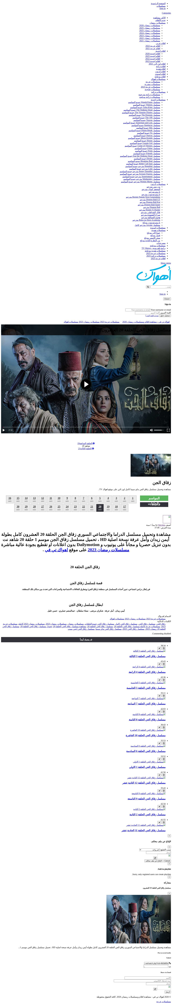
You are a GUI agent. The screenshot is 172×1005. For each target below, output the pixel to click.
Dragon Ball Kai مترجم (150, 202)
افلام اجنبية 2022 (152, 59)
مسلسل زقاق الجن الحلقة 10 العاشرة (146, 735)
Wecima (161, 525)
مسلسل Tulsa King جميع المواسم (145, 107)
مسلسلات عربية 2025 (156, 253)
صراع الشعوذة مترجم (150, 215)
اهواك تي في (56, 549)
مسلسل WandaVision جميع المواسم (144, 102)
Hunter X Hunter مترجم (149, 210)
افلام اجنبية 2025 (152, 56)
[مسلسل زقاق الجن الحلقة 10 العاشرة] (148, 730)
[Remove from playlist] (159, 648)
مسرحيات (161, 243)
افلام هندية (161, 69)
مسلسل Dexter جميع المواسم (147, 158)
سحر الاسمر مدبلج (152, 238)
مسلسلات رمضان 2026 (149, 25)
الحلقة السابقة (85, 443)
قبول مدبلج (155, 235)
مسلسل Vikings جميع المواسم (146, 105)
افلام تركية (161, 66)
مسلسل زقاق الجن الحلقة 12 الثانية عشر (144, 782)
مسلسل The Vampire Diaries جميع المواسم (141, 112)
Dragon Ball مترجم (151, 207)
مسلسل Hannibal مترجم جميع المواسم (142, 166)
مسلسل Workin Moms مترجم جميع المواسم (140, 181)
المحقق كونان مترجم (151, 189)
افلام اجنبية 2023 (152, 61)
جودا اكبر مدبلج (153, 233)
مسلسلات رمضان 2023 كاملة (32, 624)
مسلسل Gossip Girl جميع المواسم (145, 143)
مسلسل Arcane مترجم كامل (147, 225)
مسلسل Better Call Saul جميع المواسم (143, 164)
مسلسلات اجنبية (158, 100)
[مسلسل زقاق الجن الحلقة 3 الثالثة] (149, 651)
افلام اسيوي (160, 74)
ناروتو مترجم (154, 192)
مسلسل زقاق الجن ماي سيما (109, 629)
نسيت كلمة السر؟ (152, 316)
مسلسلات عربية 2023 (150, 87)
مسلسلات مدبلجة (158, 246)
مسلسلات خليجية (152, 89)
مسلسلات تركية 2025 (156, 256)
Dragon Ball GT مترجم (150, 199)
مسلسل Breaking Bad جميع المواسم (144, 161)
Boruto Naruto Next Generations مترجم (143, 197)
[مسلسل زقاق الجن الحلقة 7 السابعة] (149, 698)
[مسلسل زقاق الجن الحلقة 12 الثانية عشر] (146, 778)
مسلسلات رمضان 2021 (149, 41)
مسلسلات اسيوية (158, 228)
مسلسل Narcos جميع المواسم (147, 135)
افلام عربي (161, 43)
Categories (166, 13)
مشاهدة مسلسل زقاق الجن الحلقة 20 (69, 626)
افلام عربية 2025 (158, 258)
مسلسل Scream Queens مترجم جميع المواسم (140, 174)
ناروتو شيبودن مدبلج (151, 222)
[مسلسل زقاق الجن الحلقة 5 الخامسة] (148, 683)
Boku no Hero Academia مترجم (146, 220)
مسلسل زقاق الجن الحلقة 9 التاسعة (147, 798)
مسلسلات (161, 6)
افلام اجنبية (161, 51)
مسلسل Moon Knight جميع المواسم (144, 138)
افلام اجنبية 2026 (152, 53)
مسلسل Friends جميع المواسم (146, 153)
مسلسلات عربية (153, 82)
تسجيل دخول (165, 316)
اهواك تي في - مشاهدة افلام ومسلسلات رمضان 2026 (146, 322)
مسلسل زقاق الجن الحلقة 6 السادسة (146, 751)
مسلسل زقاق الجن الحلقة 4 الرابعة (147, 672)
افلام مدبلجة (160, 76)
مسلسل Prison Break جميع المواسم (144, 130)
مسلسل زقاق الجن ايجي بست (81, 629)
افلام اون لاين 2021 (157, 64)
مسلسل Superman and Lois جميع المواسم (141, 123)
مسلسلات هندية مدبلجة (155, 251)
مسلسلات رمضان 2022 (149, 38)
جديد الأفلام (160, 20)
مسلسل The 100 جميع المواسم (146, 117)
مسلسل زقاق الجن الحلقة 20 (100, 626)
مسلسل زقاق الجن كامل (126, 624)
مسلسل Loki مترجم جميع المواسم (144, 169)
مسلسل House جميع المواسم (147, 141)
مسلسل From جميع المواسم (147, 151)
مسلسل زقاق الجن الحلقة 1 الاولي (147, 767)
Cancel (167, 861)
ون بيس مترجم (153, 187)
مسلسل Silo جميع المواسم (148, 128)
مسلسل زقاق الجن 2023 (133, 629)
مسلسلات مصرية (152, 84)
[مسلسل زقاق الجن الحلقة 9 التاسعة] (149, 793)
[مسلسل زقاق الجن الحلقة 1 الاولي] (149, 762)
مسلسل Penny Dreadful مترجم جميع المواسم (140, 171)
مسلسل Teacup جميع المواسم (146, 120)
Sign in (163, 8)
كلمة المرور (165, 313)
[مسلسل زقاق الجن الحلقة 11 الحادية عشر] (146, 825)
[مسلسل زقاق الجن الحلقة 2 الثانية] (149, 809)
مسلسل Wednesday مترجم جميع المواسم (141, 179)
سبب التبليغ (166, 850)
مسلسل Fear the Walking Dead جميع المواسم (140, 156)
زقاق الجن (161, 624)
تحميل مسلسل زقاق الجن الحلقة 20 (36, 626)
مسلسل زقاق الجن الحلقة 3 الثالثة (147, 656)
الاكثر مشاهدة (159, 18)
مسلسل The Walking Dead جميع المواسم (141, 110)
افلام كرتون (160, 71)
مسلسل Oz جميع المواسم (148, 133)
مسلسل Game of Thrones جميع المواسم (142, 146)
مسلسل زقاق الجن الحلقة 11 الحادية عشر (144, 830)
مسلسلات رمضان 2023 (149, 36)
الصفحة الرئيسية (158, 3)
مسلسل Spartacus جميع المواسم (145, 125)
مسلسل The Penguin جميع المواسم (144, 115)
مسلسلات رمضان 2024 (149, 33)
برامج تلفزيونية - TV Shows (154, 248)
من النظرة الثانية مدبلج (150, 240)
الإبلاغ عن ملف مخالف (154, 861)
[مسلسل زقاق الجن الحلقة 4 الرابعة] (149, 667)
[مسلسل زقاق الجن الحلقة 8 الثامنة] (149, 714)
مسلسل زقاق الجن (146, 624)
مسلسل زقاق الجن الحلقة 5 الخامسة (146, 687)
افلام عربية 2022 (153, 46)
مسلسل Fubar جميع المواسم (147, 148)
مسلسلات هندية (158, 230)
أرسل (168, 992)
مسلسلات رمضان (158, 23)
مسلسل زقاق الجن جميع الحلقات (99, 624)
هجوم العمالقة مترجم (150, 217)
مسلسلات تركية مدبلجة (149, 97)
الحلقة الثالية (85, 448)
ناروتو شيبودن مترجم (150, 194)
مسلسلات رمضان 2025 (149, 28)
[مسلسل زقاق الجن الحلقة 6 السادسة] (148, 746)
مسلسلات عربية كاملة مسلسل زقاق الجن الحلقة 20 (137, 626)
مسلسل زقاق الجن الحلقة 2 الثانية (148, 814)
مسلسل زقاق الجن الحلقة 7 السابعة (147, 703)
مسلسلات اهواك (158, 79)
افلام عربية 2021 (153, 48)
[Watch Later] (164, 648)
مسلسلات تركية (158, 92)
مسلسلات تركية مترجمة (149, 94)
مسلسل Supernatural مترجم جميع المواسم (141, 176)
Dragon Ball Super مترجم (149, 205)
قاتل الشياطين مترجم (150, 212)
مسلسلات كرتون (158, 184)
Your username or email (161, 310)
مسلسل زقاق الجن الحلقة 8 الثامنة (147, 719)
